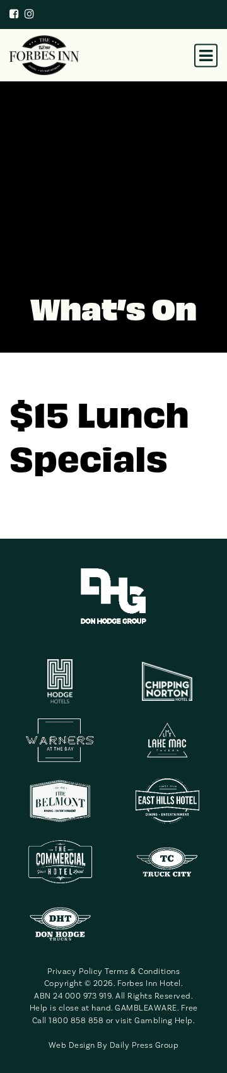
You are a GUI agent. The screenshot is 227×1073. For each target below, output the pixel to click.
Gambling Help (163, 1020)
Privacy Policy (75, 971)
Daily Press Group (144, 1045)
